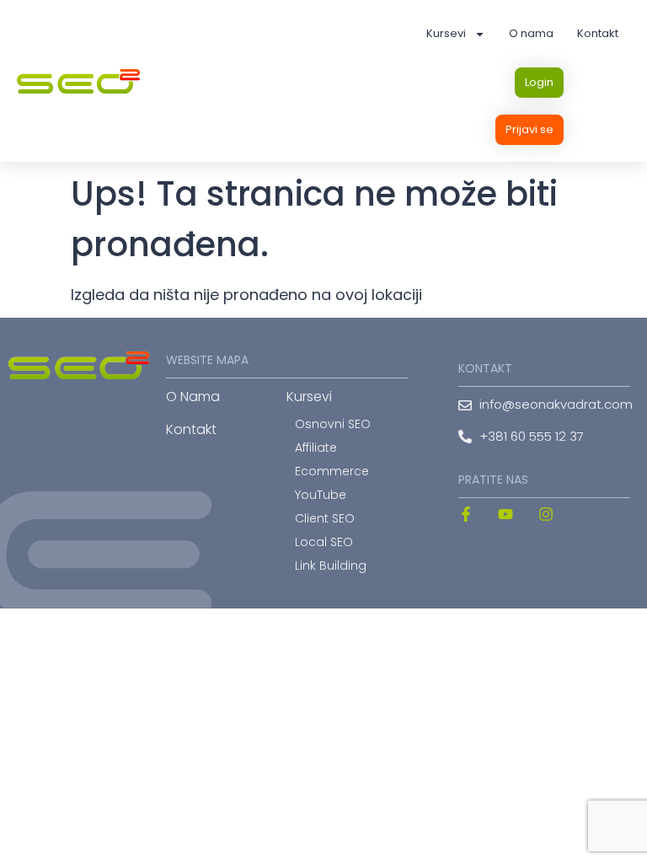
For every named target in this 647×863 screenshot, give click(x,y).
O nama (531, 33)
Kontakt (597, 33)
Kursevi (446, 33)
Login (539, 82)
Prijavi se (529, 129)
